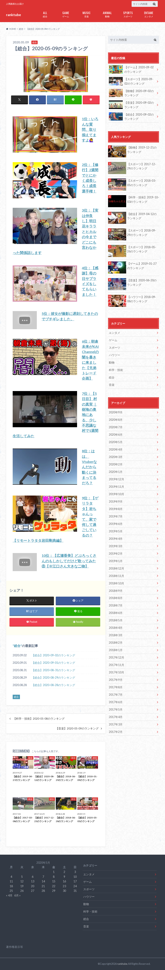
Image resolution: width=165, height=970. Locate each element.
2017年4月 (116, 717)
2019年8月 (116, 509)
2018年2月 (116, 642)
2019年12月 (116, 479)
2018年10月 (116, 583)
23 (64, 886)
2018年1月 (116, 650)
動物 (107, 13)
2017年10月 (116, 672)
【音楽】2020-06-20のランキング (142, 282)
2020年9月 (116, 412)
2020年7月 (116, 427)
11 (11, 881)
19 (22, 886)
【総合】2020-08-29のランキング (53, 677)
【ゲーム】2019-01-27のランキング (142, 266)
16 (64, 881)
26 (22, 890)
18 (11, 886)
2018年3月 (116, 635)
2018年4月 (116, 627)
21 (43, 886)
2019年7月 (116, 516)
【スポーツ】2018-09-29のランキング (141, 233)
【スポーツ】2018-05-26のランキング (141, 249)
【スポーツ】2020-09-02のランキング (138, 81)
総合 (45, 13)
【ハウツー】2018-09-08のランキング (141, 299)
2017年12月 (116, 657)
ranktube (13, 15)
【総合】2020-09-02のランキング (53, 655)
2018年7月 (116, 605)
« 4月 (9, 895)
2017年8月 (116, 687)
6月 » (17, 895)
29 (53, 890)
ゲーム (65, 13)
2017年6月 (116, 702)
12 (22, 881)
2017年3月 (116, 724)
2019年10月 (116, 494)
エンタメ (148, 13)
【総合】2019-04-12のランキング (142, 216)
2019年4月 (116, 538)
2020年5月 (116, 442)
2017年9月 (116, 679)
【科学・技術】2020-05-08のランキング (39, 718)
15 (53, 881)
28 (43, 890)
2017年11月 (116, 665)
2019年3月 (116, 546)
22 (53, 886)
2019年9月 (116, 501)
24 (75, 886)
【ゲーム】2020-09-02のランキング (139, 69)
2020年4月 (116, 449)
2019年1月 (116, 561)
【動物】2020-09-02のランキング (139, 93)
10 (75, 876)
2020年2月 (116, 464)
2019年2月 (116, 553)
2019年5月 (116, 531)
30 (64, 890)
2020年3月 (116, 457)
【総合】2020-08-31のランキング (53, 670)
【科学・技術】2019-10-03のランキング (143, 199)
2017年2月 (116, 731)
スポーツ (128, 13)
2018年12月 (116, 568)
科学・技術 (116, 370)
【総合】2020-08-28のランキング (53, 685)
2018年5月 (116, 620)
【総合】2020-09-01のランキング (53, 662)
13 (32, 881)
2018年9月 (116, 590)
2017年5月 (116, 709)
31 (75, 890)
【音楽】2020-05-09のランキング (77, 728)
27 (32, 890)
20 (32, 886)
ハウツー (114, 355)
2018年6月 (116, 613)
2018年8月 (116, 598)
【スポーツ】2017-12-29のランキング (141, 166)
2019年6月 (116, 523)
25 (11, 890)
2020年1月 (116, 471)
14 (43, 881)
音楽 (86, 13)
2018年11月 (116, 576)
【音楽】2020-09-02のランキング (139, 105)
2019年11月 (116, 486)
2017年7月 (116, 694)
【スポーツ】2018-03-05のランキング (141, 183)
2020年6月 (116, 434)
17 (75, 881)
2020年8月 (116, 419)
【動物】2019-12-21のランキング (142, 150)
